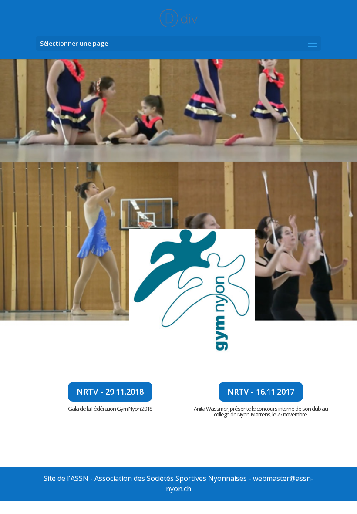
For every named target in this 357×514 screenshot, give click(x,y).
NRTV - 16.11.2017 (260, 391)
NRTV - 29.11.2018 (110, 391)
